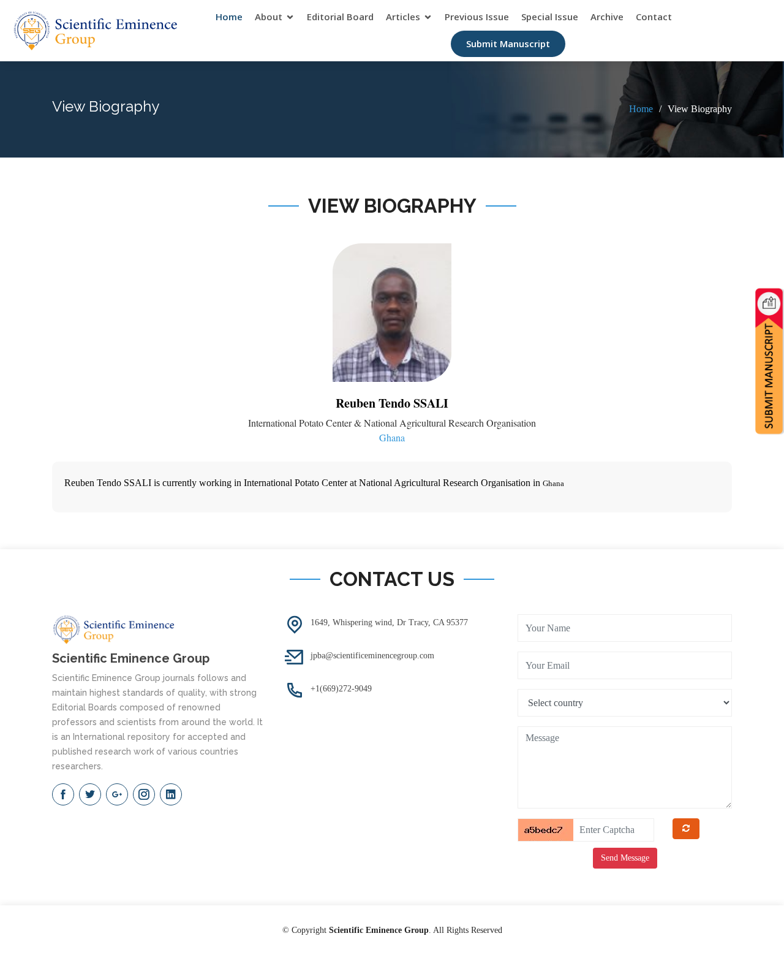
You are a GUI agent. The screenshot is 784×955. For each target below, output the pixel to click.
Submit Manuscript (508, 43)
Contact (654, 16)
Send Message (625, 857)
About (268, 16)
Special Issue (549, 16)
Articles (403, 16)
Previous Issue (477, 16)
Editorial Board (340, 16)
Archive (607, 16)
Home (229, 16)
